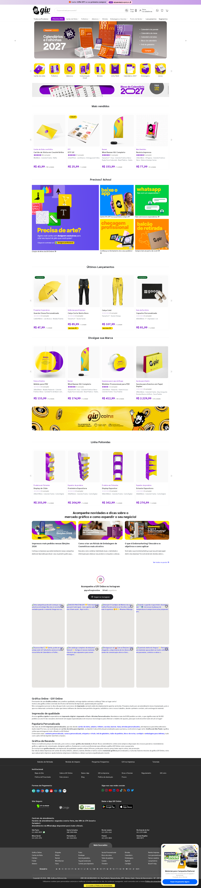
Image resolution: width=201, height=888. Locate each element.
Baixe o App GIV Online (111, 801)
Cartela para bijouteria (86, 864)
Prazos (124, 777)
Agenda (127, 861)
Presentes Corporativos (42, 310)
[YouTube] (110, 790)
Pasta (80, 852)
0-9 (137, 869)
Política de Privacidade (43, 777)
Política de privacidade (153, 881)
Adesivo (34, 864)
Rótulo (57, 855)
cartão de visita (84, 727)
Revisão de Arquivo (73, 762)
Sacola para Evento (142, 381)
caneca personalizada (72, 733)
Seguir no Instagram (102, 597)
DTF (69, 149)
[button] (15, 39)
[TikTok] (121, 790)
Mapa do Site (39, 773)
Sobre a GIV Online (66, 773)
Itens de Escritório (142, 310)
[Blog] (125, 790)
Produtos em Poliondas (42, 485)
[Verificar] (43, 806)
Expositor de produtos (75, 485)
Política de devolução (105, 777)
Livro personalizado (154, 855)
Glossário (43, 869)
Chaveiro (105, 864)
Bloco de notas (107, 855)
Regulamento (146, 773)
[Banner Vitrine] (100, 418)
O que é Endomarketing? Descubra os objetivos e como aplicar (143, 544)
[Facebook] (128, 790)
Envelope (81, 855)
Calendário (128, 855)
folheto (100, 727)
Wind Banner (59, 861)
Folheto (34, 858)
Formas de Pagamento (42, 785)
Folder (34, 861)
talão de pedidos (116, 733)
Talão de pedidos (107, 858)
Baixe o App (85, 773)
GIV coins (163, 773)
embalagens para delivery (154, 733)
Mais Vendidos (141, 149)
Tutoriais (155, 762)
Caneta (104, 861)
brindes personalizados (131, 727)
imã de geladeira (102, 733)
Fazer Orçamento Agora (179, 882)
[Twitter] (132, 790)
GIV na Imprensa (128, 762)
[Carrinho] (167, 10)
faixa (119, 727)
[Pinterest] (117, 790)
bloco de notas (130, 733)
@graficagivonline (92, 590)
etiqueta (85, 733)
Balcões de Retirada (45, 762)
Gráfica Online (37, 852)
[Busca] (127, 10)
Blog (82, 777)
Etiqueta (58, 852)
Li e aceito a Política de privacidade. (99, 885)
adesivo (94, 727)
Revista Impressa (153, 852)
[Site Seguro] (64, 807)
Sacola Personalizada (109, 852)
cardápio (139, 733)
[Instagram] (106, 790)
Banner (104, 149)
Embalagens (129, 858)
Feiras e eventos (153, 858)
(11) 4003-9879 (37, 832)
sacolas (107, 727)
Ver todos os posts (160, 562)
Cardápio (128, 864)
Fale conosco (64, 777)
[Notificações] (162, 10)
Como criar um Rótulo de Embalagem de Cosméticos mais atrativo (97, 544)
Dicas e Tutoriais (127, 773)
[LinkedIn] (114, 790)
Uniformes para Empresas (76, 310)
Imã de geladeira (84, 858)
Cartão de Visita (37, 855)
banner (113, 727)
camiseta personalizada (54, 733)
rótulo (93, 733)
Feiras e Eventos (39, 381)
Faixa (57, 864)
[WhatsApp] (157, 10)
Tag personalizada (84, 861)
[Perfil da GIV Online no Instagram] (100, 579)
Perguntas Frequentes (100, 762)
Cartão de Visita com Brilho (43, 149)
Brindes (127, 852)
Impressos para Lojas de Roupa (112, 381)
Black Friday (152, 864)
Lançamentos (152, 861)
